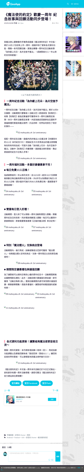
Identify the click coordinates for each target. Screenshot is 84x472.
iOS (23, 437)
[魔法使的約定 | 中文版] (31, 399)
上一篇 (7, 390)
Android (10, 437)
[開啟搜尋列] (68, 4)
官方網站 (15, 383)
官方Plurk (46, 383)
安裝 (52, 399)
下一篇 (55, 390)
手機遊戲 (10, 435)
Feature (17, 437)
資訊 (28, 435)
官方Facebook (31, 383)
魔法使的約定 (43, 437)
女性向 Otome (20, 435)
